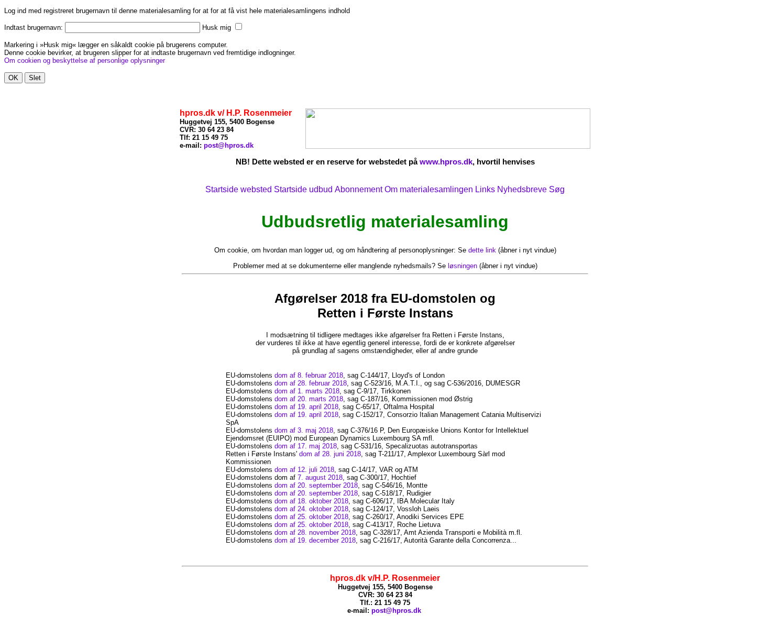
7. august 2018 (320, 477)
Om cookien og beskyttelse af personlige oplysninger (84, 60)
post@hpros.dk (229, 145)
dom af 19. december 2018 (315, 540)
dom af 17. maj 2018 (305, 446)
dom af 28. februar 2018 (310, 383)
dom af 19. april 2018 (306, 407)
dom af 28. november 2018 (315, 532)
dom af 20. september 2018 (316, 485)
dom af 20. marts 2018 (308, 399)
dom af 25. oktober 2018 (311, 517)
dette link (482, 250)
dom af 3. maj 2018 (303, 430)
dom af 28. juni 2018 (330, 454)
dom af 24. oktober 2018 (311, 509)
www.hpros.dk (446, 161)
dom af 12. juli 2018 (304, 470)
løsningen (462, 266)
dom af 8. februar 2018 (308, 375)
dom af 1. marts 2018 (306, 391)
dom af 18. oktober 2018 (311, 501)
